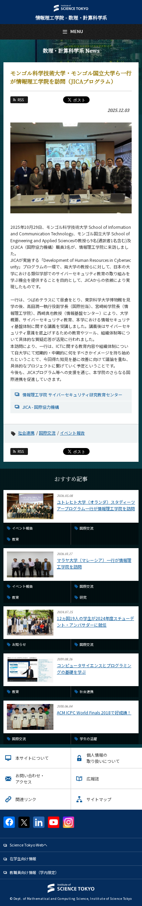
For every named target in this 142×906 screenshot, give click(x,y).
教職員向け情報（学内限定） (34, 872)
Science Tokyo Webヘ (28, 845)
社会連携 (26, 433)
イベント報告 (72, 433)
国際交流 (47, 433)
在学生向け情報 (23, 858)
